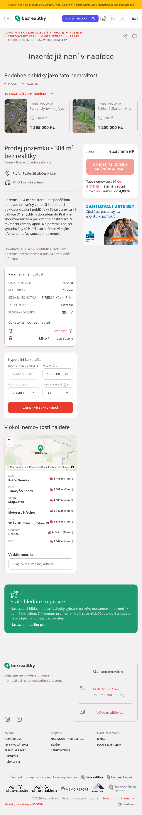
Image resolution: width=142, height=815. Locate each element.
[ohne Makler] (17, 788)
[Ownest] (98, 788)
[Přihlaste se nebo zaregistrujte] (122, 18)
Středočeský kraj (22, 36)
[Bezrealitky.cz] (92, 777)
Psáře (74, 36)
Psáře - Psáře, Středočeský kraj (34, 173)
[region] (41, 453)
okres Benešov (53, 36)
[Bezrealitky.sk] (120, 777)
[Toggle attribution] (72, 467)
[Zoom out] (9, 444)
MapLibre (15, 466)
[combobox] (40, 564)
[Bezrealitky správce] (122, 788)
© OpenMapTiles (29, 466)
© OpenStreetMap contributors (54, 466)
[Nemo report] (74, 788)
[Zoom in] (9, 439)
